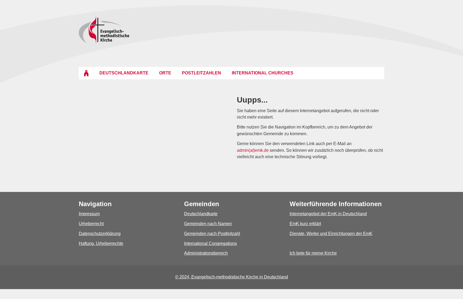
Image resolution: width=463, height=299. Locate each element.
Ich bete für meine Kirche (313, 253)
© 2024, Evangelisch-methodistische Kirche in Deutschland (231, 277)
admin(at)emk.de (253, 150)
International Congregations (210, 243)
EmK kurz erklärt (305, 223)
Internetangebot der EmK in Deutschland (328, 213)
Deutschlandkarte (201, 213)
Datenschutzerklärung (100, 233)
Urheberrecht (91, 223)
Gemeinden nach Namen (208, 223)
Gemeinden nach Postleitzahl (212, 233)
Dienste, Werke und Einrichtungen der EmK (331, 233)
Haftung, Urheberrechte (101, 243)
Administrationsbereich (206, 253)
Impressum (89, 213)
